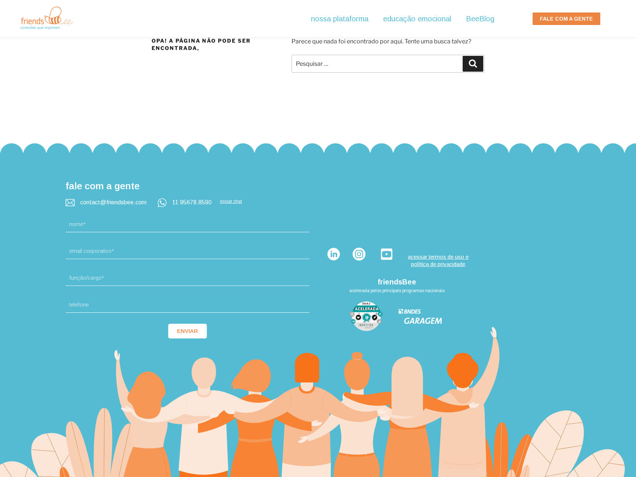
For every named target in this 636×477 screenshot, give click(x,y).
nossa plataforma (339, 19)
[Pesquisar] (473, 63)
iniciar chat (231, 201)
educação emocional (417, 19)
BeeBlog (480, 19)
